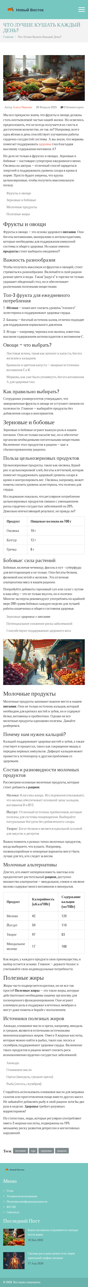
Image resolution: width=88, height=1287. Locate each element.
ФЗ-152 (11, 1207)
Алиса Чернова (22, 107)
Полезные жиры (18, 214)
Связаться (13, 1212)
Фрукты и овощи (18, 193)
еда (33, 1151)
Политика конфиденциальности (27, 1201)
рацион (62, 1151)
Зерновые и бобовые (21, 200)
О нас (10, 1191)
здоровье (45, 144)
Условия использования (22, 1196)
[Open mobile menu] (81, 9)
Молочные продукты (21, 207)
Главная (8, 37)
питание (20, 1151)
